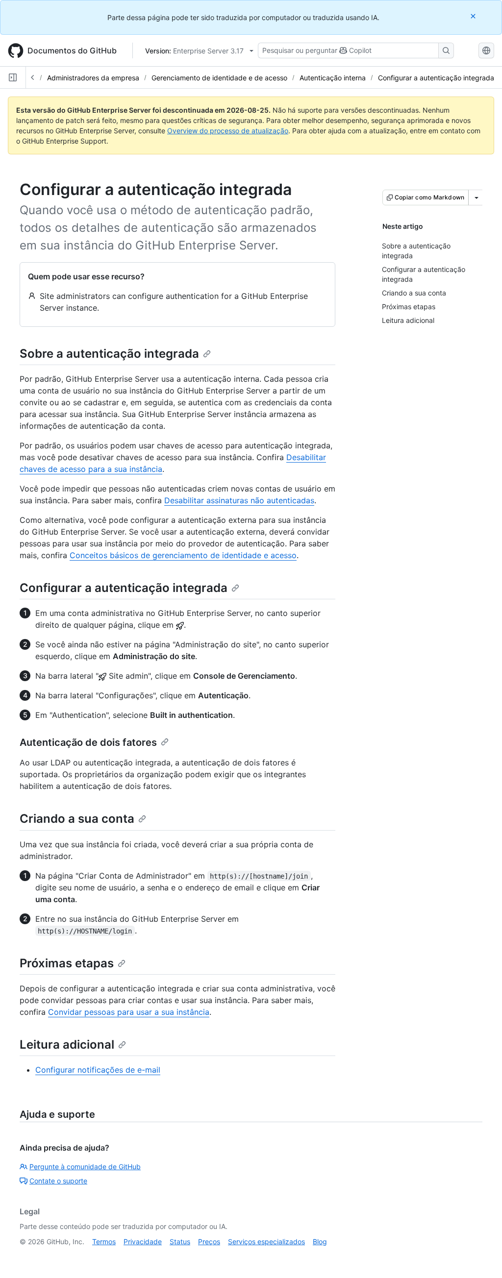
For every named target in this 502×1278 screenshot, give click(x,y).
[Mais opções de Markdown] (476, 197)
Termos (104, 1241)
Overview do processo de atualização (227, 130)
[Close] (474, 16)
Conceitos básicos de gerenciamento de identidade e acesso (183, 555)
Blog (320, 1241)
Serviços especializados (266, 1241)
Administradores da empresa (93, 78)
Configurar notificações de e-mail (97, 1070)
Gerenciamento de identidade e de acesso (219, 78)
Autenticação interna (333, 78)
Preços (209, 1241)
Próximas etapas (67, 963)
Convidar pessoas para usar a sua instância (128, 1012)
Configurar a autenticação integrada (436, 78)
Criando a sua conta (77, 818)
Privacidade (143, 1241)
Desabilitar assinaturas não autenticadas (239, 500)
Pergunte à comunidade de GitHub (85, 1166)
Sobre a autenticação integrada (109, 353)
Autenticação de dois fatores (88, 742)
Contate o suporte (58, 1181)
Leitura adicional (67, 1044)
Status (180, 1241)
